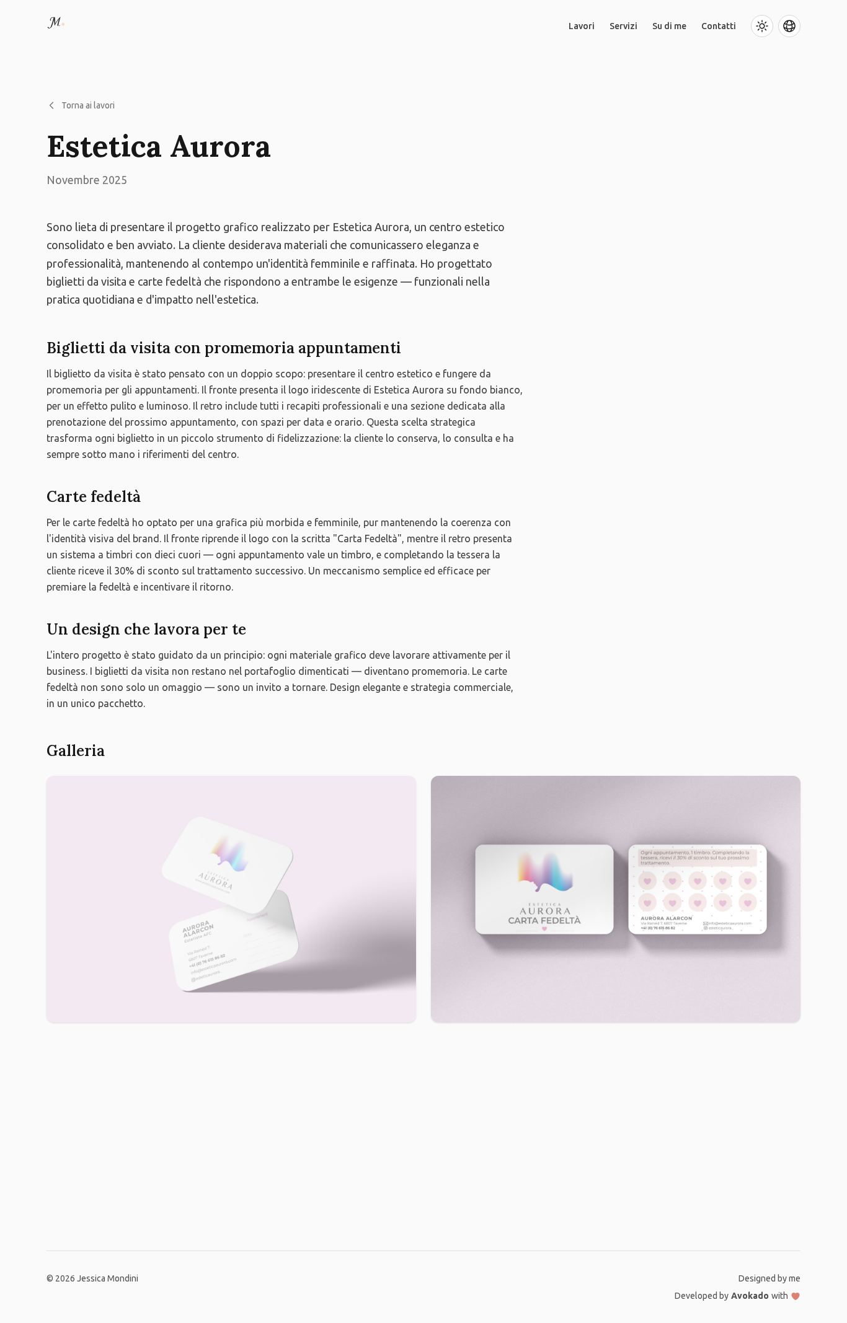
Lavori (582, 26)
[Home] (59, 26)
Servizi (623, 26)
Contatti (718, 26)
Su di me (669, 26)
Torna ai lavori (88, 105)
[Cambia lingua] (789, 26)
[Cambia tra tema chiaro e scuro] (762, 26)
